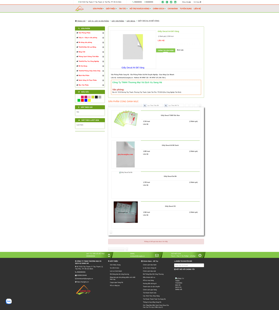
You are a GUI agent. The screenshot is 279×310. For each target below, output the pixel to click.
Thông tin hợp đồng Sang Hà (152, 302)
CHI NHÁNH (173, 9)
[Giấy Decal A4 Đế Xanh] (125, 154)
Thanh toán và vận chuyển (151, 286)
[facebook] (163, 2)
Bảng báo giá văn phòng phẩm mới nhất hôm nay (122, 278)
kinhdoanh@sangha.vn (125, 77)
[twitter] (171, 2)
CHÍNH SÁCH (159, 9)
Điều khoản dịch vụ (149, 277)
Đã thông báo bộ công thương (119, 274)
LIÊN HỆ (197, 9)
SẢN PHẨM (98, 9)
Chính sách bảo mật (149, 271)
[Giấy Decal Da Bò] (125, 172)
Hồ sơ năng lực (115, 285)
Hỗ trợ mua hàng (148, 280)
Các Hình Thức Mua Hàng (151, 296)
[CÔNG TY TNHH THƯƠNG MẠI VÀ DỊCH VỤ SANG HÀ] (83, 8)
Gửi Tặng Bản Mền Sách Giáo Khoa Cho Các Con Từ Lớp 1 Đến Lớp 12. (156, 306)
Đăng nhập (185, 2)
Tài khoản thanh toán (149, 293)
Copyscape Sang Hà (116, 282)
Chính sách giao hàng (150, 290)
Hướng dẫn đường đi (149, 283)
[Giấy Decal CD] (126, 212)
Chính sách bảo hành (149, 265)
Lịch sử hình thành (116, 271)
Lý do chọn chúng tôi (149, 268)
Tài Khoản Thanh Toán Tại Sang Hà (154, 299)
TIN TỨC (123, 9)
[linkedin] (175, 2)
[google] (167, 2)
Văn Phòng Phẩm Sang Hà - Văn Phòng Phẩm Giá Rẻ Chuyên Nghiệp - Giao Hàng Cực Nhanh (142, 74)
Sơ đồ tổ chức (114, 268)
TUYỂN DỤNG (186, 9)
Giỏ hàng (197, 2)
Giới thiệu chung (115, 265)
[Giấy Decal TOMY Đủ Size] (126, 118)
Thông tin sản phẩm (166, 50)
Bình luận (180, 50)
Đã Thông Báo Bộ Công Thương (153, 274)
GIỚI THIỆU (111, 9)
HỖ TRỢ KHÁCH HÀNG (140, 9)
